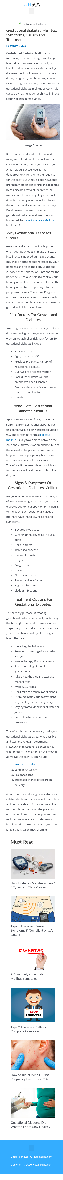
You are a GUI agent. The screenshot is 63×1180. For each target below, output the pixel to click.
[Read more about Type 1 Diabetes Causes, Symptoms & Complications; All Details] (33, 909)
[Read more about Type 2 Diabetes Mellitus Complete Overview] (33, 1005)
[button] (31, 11)
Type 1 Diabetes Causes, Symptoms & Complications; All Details (32, 930)
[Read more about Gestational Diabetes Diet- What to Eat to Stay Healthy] (33, 1103)
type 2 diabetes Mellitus (39, 220)
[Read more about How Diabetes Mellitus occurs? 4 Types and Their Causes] (33, 863)
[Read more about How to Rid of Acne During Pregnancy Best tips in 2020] (33, 1055)
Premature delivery (27, 764)
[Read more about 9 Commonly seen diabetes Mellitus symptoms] (33, 956)
